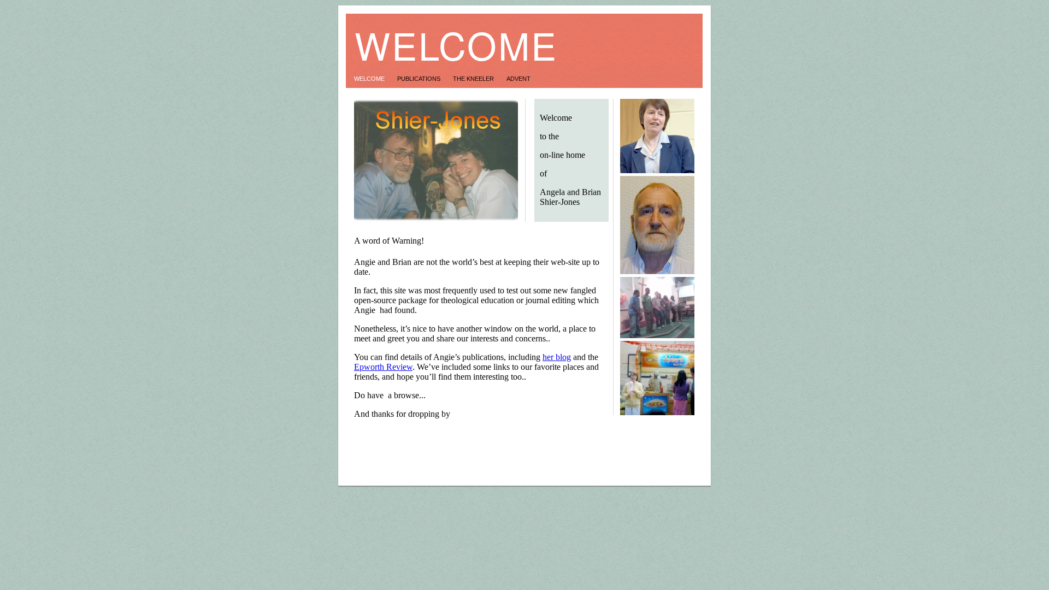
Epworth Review (383, 366)
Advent (518, 78)
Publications (419, 78)
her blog (557, 357)
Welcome (370, 78)
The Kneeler (474, 78)
